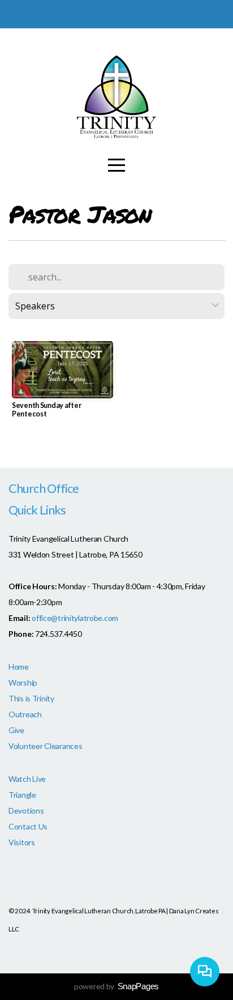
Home (18, 666)
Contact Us (28, 826)
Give (16, 730)
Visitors (21, 842)
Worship (22, 682)
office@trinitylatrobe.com (75, 618)
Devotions (26, 810)
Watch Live (27, 779)
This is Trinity (31, 698)
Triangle (22, 794)
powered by (116, 986)
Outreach (25, 714)
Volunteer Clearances (45, 746)
